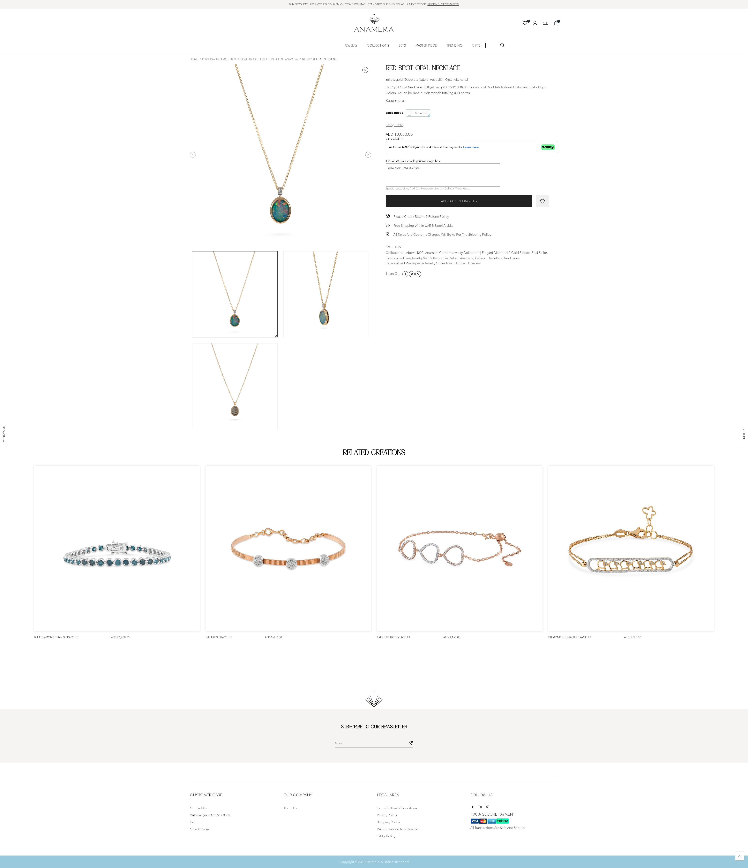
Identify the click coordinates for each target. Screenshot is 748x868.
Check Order (199, 829)
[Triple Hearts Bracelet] (459, 548)
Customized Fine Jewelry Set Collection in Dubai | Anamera (429, 258)
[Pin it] (418, 274)
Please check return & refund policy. (421, 216)
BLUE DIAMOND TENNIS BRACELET (56, 637)
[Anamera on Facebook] (472, 806)
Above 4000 (414, 252)
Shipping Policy (388, 822)
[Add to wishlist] (542, 201)
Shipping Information (443, 4)
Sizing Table (394, 125)
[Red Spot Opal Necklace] (280, 154)
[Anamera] (374, 22)
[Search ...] (502, 46)
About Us (290, 808)
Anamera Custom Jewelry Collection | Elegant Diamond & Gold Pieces (477, 252)
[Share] (405, 274)
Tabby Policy (386, 836)
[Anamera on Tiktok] (487, 806)
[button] (193, 155)
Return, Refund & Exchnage (397, 829)
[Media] (365, 70)
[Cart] (556, 23)
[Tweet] (412, 274)
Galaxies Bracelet (219, 637)
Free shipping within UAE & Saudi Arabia (423, 225)
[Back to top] (739, 856)
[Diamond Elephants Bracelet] (631, 548)
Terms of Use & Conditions (397, 808)
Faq (192, 822)
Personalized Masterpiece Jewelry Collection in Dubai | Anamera (433, 263)
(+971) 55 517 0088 (216, 815)
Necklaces (512, 258)
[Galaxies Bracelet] (288, 548)
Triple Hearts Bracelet (393, 637)
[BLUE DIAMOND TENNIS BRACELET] (117, 548)
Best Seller (539, 252)
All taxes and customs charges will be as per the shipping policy (442, 234)
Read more (395, 100)
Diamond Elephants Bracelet (569, 637)
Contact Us (198, 808)
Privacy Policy (387, 815)
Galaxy (480, 258)
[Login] (538, 22)
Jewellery (495, 258)
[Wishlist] (525, 23)
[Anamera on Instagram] (480, 806)
